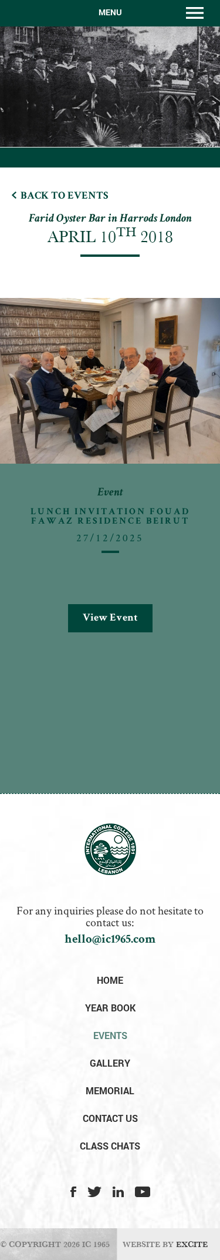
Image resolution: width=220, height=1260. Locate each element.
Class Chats (110, 1146)
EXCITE (192, 1244)
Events (110, 1035)
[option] (110, 476)
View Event (110, 618)
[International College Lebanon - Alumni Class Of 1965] (110, 872)
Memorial (110, 1090)
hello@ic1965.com (110, 940)
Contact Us (110, 1118)
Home (110, 980)
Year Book (110, 1007)
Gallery (110, 1063)
